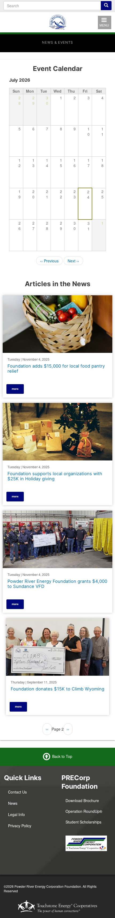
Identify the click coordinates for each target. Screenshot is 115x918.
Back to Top (62, 756)
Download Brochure (82, 800)
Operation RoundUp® (84, 811)
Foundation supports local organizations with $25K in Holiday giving (54, 476)
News (12, 803)
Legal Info (16, 814)
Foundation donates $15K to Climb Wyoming (57, 689)
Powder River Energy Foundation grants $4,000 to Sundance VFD (57, 584)
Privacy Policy (19, 825)
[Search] (106, 5)
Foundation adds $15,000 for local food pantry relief (56, 368)
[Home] (57, 21)
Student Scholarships (83, 822)
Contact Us (17, 792)
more (15, 388)
